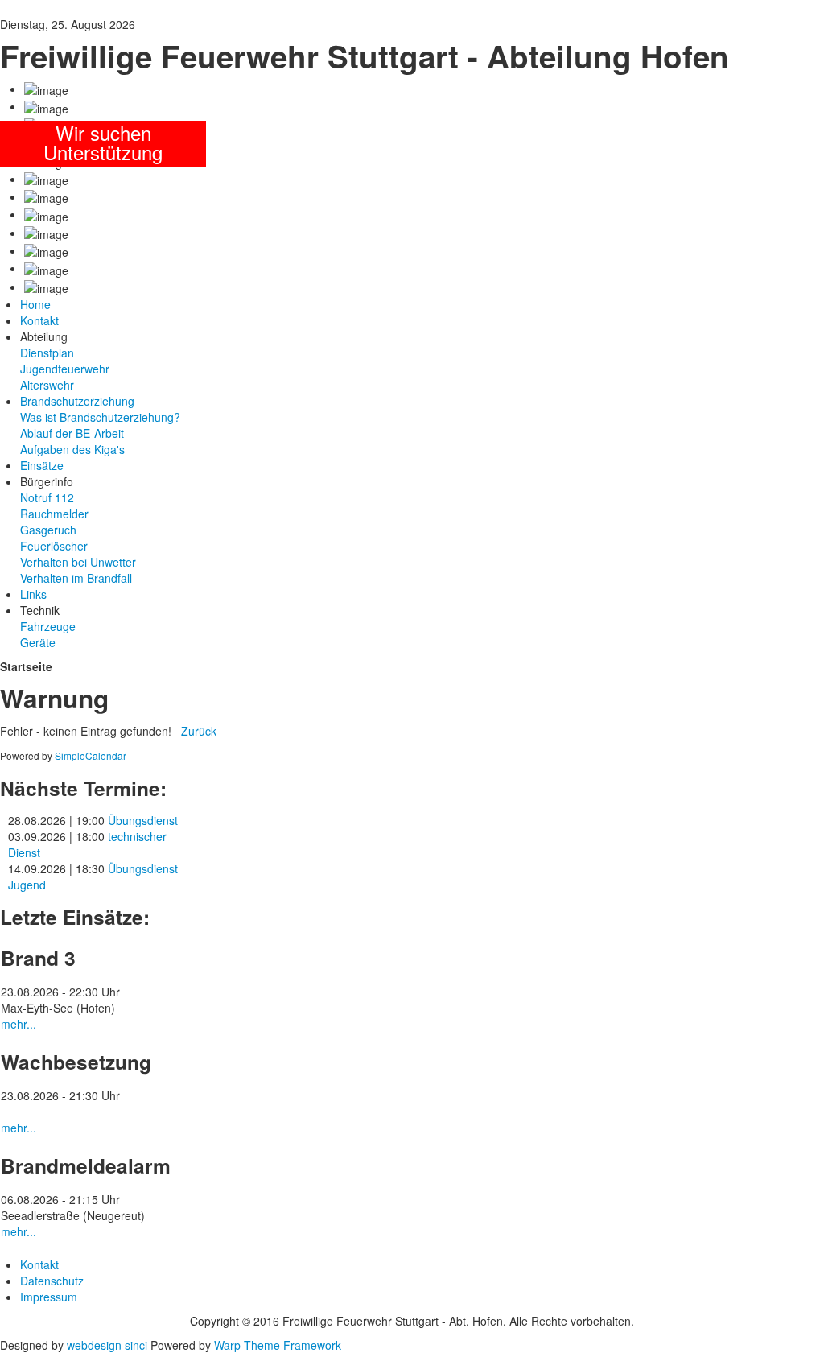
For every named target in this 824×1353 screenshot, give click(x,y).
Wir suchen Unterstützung (103, 142)
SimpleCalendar (90, 755)
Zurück (198, 731)
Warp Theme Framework (277, 1345)
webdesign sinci (107, 1345)
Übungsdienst (143, 820)
